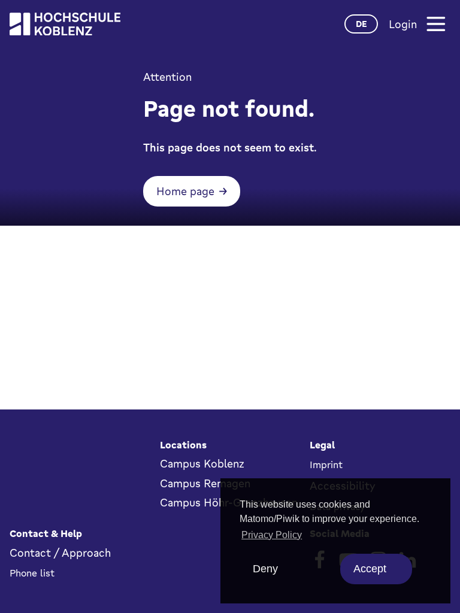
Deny (265, 569)
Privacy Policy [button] (271, 535)
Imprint (326, 464)
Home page (185, 191)
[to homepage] (65, 24)
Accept (369, 569)
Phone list (32, 572)
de (361, 23)
